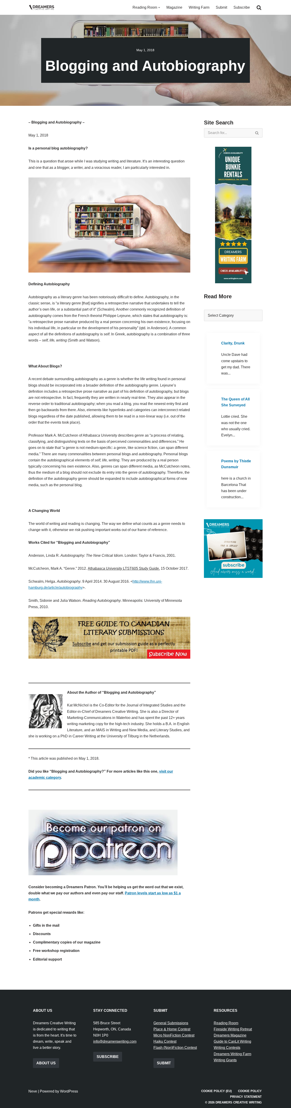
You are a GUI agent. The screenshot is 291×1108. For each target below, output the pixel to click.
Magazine (174, 7)
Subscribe (241, 7)
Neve (32, 1091)
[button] (159, 7)
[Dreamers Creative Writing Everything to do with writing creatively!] (43, 7)
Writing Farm (199, 7)
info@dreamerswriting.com (114, 1041)
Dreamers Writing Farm (232, 1054)
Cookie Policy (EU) (216, 1091)
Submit (221, 7)
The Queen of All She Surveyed (235, 402)
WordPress (69, 1091)
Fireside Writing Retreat (233, 1029)
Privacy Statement (246, 1096)
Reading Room (226, 1023)
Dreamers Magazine (230, 1035)
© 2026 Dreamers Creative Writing (233, 1102)
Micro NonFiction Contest (173, 1035)
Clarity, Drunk (233, 343)
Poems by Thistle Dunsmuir (236, 464)
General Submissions (170, 1023)
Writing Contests (227, 1048)
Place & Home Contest (171, 1029)
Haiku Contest (164, 1041)
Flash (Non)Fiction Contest (175, 1048)
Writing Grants (225, 1060)
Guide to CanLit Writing (232, 1041)
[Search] (258, 7)
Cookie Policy (250, 1091)
